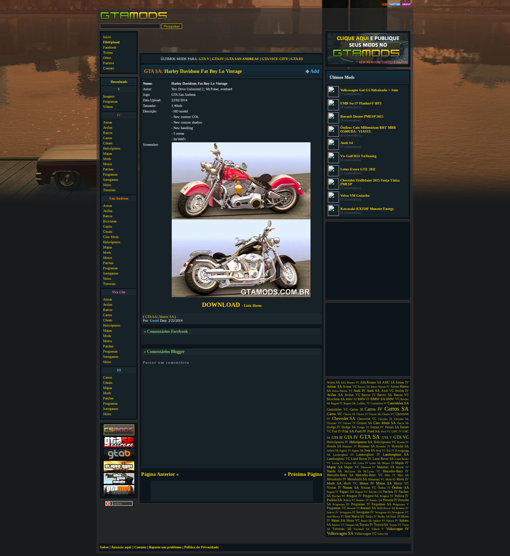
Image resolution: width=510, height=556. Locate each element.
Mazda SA (334, 471)
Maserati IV (368, 467)
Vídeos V (378, 529)
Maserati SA (385, 467)
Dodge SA (348, 427)
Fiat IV (336, 431)
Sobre (104, 547)
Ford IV (360, 431)
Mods (107, 159)
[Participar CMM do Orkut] (406, 5)
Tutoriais (109, 190)
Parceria (108, 63)
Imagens (108, 96)
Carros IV (373, 409)
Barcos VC (401, 395)
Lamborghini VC (338, 459)
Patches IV (390, 492)
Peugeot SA (371, 496)
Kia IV (390, 450)
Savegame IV (365, 512)
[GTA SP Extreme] (119, 446)
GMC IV (396, 431)
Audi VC (387, 391)
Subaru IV (392, 520)
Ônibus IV (384, 487)
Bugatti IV (337, 403)
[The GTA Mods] (119, 483)
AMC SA (388, 382)
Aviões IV (402, 391)
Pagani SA (347, 492)
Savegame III (348, 512)
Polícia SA (334, 500)
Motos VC (401, 483)
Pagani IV (333, 492)
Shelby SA (383, 516)
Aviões (107, 127)
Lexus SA (350, 463)
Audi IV (359, 391)
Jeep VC (380, 450)
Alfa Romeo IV (350, 382)
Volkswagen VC (365, 534)
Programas (110, 101)
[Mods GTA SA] (119, 471)
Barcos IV (369, 395)
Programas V (401, 504)
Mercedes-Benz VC (369, 475)
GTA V (204, 59)
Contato (108, 68)
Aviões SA (335, 395)
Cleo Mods (111, 237)
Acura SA (333, 382)
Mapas (107, 153)
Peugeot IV (354, 496)
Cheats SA (375, 414)
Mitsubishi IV (336, 479)
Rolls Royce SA (386, 508)
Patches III (375, 492)
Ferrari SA (392, 427)
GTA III (297, 59)
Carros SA (396, 409)
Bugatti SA (349, 403)
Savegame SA (383, 512)
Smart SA (366, 520)
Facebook (109, 47)
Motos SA (166, 317)
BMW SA (378, 399)
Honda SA (334, 446)
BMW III (351, 399)
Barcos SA (384, 395)
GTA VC (401, 437)
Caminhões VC (337, 409)
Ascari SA (364, 386)
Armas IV (402, 382)
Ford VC (386, 431)
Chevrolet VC (367, 419)
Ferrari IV (377, 427)
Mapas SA (334, 467)
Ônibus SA (400, 487)
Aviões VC (352, 395)
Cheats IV (362, 414)
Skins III (395, 516)
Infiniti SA (333, 450)
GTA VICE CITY (275, 59)
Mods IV (403, 479)
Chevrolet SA (344, 418)
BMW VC (392, 399)
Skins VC (353, 520)
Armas (107, 122)
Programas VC (336, 508)
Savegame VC (400, 512)
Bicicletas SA (336, 399)
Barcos (107, 133)
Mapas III (388, 463)
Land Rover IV (361, 459)
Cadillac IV (363, 403)
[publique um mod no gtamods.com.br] (368, 63)
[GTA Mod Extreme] (119, 495)
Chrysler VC (334, 423)
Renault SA (368, 508)
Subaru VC (338, 524)
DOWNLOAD (232, 304)
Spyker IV (379, 520)
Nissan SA (351, 487)
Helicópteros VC (385, 442)
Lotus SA (375, 463)
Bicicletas (110, 221)
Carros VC (334, 414)
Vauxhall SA (361, 529)
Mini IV (390, 475)
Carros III (356, 409)
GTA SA (150, 317)
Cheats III (349, 414)
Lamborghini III (343, 454)
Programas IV (360, 504)
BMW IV (364, 399)
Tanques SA (352, 524)
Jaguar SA (358, 450)
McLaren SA (353, 471)
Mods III (390, 479)
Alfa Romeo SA (370, 382)
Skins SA (338, 520)
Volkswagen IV (397, 529)
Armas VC (350, 386)
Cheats (107, 143)
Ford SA (373, 431)
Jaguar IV (345, 450)
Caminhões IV (379, 403)
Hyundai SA (400, 446)
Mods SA (334, 483)
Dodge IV (333, 427)
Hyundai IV (383, 446)
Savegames (110, 180)
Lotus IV (363, 463)
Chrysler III (385, 419)
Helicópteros (111, 148)
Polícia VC (349, 500)
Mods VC (350, 483)
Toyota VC (395, 524)
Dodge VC (363, 427)
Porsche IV (390, 500)
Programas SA (381, 504)
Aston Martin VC (342, 391)
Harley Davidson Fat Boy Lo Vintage (203, 71)
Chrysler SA (401, 419)
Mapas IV (402, 463)
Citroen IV (349, 423)
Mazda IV (402, 467)
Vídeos (108, 107)
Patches (108, 169)
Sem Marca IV (335, 516)
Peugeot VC (387, 496)
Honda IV (403, 442)
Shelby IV (371, 516)
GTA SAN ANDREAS (243, 59)
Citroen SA (364, 423)
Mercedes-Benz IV (396, 471)
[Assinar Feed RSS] (385, 5)
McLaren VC (371, 471)
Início (107, 37)
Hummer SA (366, 446)
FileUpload (111, 42)
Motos (107, 164)
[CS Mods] (119, 434)
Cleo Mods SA (384, 423)
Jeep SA (369, 450)
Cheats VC (388, 414)
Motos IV (366, 483)
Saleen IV (333, 512)
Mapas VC (351, 467)
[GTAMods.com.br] (135, 20)
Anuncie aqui (121, 547)
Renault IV (353, 508)
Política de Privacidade (201, 547)
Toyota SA (381, 524)
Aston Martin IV (380, 386)
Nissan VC (368, 487)
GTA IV (218, 59)
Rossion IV (402, 508)
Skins (107, 185)
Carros (107, 138)
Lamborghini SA (396, 454)
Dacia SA (403, 423)
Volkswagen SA (340, 533)
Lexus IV (337, 463)
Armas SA (334, 386)
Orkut (107, 58)
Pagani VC (361, 492)
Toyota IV (366, 524)
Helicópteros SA (360, 442)
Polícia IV (402, 496)
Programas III (341, 504)
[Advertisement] (232, 41)
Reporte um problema (165, 547)
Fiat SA (348, 431)
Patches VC (339, 496)
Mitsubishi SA (357, 479)
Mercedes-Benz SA (340, 475)
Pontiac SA (375, 500)
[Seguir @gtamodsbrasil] (395, 5)
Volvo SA (382, 534)
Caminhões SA (398, 403)
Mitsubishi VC (376, 479)
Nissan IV (334, 487)
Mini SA (403, 475)
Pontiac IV (362, 500)
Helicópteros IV (337, 442)
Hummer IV (349, 446)
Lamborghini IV (368, 454)
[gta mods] (119, 459)
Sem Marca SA (354, 516)
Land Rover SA (383, 459)
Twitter (108, 52)
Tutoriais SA (341, 529)
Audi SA (373, 391)
